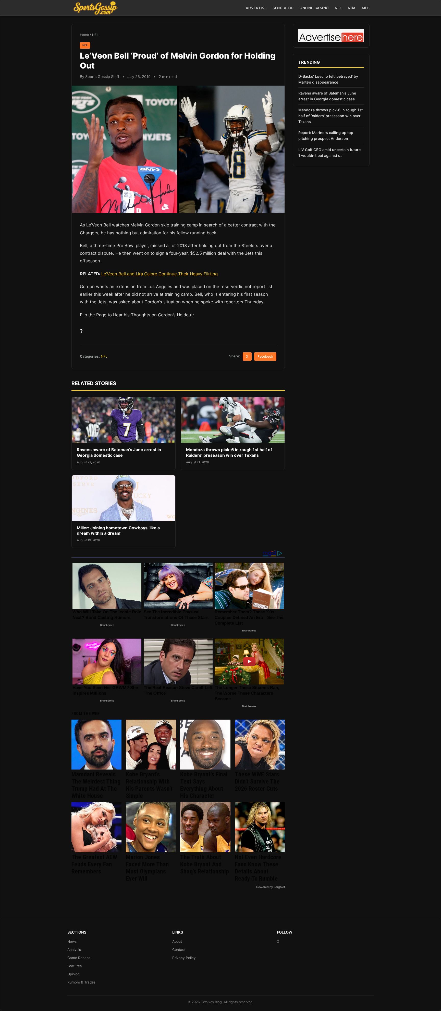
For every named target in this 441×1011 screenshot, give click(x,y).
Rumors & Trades (81, 982)
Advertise (256, 8)
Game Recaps (78, 958)
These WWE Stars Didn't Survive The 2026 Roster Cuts (257, 781)
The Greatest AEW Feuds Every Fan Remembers (94, 864)
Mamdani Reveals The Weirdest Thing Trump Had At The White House (95, 785)
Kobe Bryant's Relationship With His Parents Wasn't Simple (149, 785)
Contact (179, 950)
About (177, 941)
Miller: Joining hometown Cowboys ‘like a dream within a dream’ (118, 530)
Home (84, 35)
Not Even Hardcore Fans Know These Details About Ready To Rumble (258, 868)
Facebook (265, 356)
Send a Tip (283, 8)
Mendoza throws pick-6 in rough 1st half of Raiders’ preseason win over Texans (229, 452)
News (72, 941)
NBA (352, 8)
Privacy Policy (184, 958)
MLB (366, 8)
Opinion (73, 974)
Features (74, 966)
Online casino (314, 8)
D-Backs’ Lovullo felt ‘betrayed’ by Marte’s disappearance (328, 79)
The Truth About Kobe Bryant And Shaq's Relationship (204, 864)
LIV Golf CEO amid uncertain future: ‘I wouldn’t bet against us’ (330, 152)
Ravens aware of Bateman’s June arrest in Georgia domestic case (119, 452)
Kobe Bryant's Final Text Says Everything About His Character (204, 785)
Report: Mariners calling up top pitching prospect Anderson (325, 135)
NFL (338, 8)
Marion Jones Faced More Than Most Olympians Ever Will (147, 868)
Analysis (74, 950)
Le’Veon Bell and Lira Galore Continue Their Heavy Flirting (159, 273)
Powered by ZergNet (270, 887)
